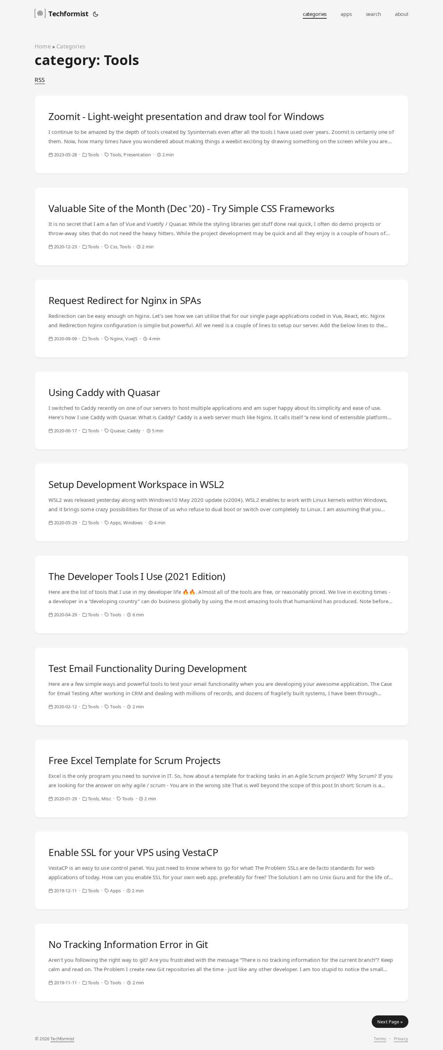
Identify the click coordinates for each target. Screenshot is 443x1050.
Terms (380, 1039)
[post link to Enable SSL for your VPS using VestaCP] (221, 870)
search (373, 13)
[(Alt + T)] (95, 14)
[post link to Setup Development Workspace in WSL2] (221, 502)
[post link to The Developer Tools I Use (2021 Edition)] (221, 594)
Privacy (401, 1039)
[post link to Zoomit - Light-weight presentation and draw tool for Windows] (221, 134)
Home (43, 46)
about (401, 13)
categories (315, 13)
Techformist (68, 13)
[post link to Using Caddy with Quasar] (221, 410)
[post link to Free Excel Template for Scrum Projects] (221, 778)
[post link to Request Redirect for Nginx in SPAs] (221, 318)
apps (346, 13)
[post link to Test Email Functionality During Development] (221, 686)
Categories (70, 46)
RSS (40, 80)
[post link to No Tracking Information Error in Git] (221, 962)
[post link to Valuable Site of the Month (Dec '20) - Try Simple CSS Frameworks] (221, 226)
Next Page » (390, 1022)
